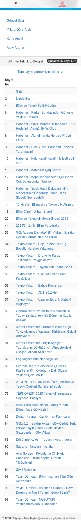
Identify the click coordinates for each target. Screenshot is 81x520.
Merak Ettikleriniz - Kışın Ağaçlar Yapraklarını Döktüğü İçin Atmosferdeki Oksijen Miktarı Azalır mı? (43, 347)
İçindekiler (23, 98)
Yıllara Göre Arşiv (19, 29)
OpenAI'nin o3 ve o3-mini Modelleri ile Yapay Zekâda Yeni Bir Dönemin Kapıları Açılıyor (44, 315)
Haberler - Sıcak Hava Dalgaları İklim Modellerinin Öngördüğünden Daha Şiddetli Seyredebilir (42, 193)
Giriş (19, 91)
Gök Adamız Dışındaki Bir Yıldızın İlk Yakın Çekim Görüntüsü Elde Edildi (45, 234)
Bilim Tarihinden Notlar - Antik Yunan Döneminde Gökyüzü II (42, 407)
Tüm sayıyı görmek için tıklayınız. (41, 71)
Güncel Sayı (15, 20)
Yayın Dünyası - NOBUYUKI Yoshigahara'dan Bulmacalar (36, 501)
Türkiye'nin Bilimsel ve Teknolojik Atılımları (45, 204)
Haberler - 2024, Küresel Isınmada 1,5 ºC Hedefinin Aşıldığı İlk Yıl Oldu (45, 126)
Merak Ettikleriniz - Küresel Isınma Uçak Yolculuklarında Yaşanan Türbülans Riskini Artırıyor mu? (46, 331)
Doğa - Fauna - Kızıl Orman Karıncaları (43, 416)
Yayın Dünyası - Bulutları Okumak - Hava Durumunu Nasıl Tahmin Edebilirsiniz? (45, 490)
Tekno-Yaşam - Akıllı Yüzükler (37, 292)
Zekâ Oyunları (26, 469)
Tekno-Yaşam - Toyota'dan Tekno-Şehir (44, 267)
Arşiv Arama (15, 47)
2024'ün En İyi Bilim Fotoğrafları (38, 225)
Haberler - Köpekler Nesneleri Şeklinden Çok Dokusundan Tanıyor (44, 179)
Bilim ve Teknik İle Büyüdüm (36, 105)
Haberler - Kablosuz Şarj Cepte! (38, 170)
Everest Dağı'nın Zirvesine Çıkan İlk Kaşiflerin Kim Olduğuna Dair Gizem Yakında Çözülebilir (41, 370)
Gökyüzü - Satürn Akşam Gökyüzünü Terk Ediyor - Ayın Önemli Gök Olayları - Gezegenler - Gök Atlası (46, 428)
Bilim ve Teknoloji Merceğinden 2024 (42, 218)
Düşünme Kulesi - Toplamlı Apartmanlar (44, 439)
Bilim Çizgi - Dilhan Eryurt (34, 211)
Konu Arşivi (15, 38)
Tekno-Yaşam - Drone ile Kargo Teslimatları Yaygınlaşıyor (38, 257)
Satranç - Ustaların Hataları (35, 446)
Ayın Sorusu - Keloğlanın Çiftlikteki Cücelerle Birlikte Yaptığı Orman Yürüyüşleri (40, 458)
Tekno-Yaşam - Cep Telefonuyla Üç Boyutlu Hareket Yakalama (41, 246)
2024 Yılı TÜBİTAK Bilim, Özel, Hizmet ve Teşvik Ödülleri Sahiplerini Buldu (45, 384)
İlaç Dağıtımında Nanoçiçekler (37, 359)
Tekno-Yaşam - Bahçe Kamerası (39, 285)
